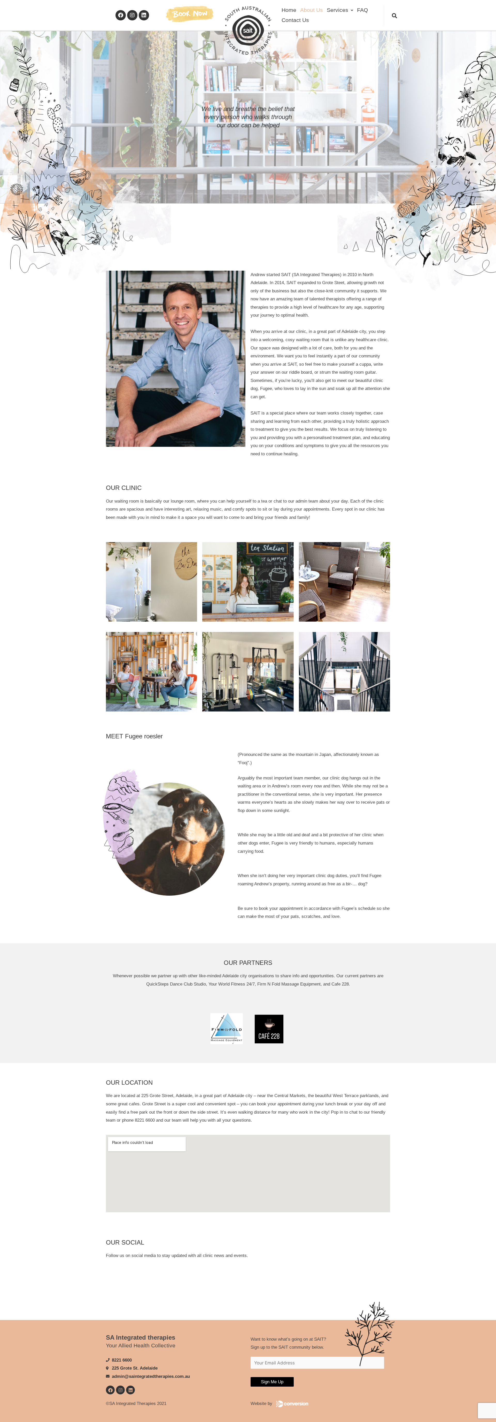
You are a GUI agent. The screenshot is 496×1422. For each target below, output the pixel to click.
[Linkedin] (144, 15)
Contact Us (295, 20)
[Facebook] (120, 15)
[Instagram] (132, 15)
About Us (311, 10)
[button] (340, 10)
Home (289, 10)
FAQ (362, 10)
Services (337, 10)
